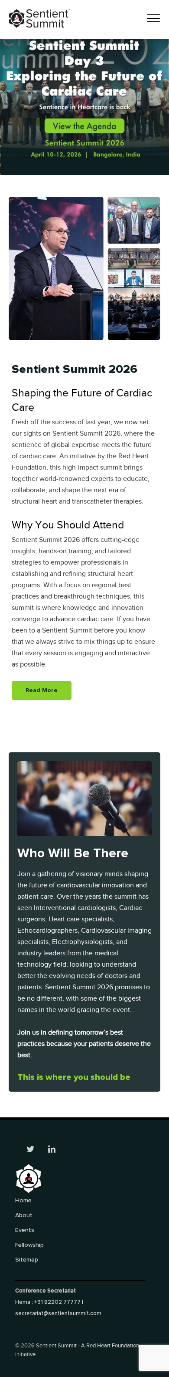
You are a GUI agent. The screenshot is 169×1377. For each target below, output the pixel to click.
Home (23, 1200)
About (23, 1215)
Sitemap (26, 1259)
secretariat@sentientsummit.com (58, 1313)
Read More (42, 690)
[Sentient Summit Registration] (84, 87)
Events (24, 1230)
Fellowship (29, 1244)
